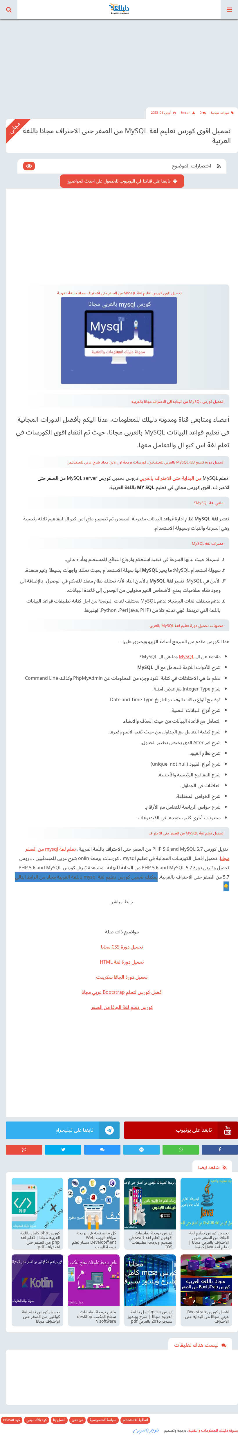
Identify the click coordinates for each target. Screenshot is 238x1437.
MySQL (186, 657)
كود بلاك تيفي (36, 1420)
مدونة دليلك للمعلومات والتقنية (213, 1431)
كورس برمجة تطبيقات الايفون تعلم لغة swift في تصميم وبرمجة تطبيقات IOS (150, 1240)
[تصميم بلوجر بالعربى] (146, 1430)
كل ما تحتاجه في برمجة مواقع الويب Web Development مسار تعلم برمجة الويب (94, 1240)
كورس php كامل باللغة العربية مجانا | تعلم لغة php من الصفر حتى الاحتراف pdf (40, 1240)
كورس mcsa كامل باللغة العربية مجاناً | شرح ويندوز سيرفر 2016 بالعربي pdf (150, 1317)
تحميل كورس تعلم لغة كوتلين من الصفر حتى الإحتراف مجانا (41, 1317)
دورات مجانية (220, 113)
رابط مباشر (122, 901)
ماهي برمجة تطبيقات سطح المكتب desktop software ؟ (96, 1317)
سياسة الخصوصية (103, 1420)
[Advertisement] (119, 58)
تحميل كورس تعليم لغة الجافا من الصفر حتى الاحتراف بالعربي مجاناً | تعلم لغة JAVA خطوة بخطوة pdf (209, 1240)
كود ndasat (11, 1420)
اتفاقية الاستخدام (135, 1420)
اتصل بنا (59, 1420)
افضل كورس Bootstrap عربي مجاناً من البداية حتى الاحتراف (207, 1317)
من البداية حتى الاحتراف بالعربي (171, 478)
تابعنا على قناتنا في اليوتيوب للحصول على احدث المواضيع (118, 181)
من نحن (77, 1420)
